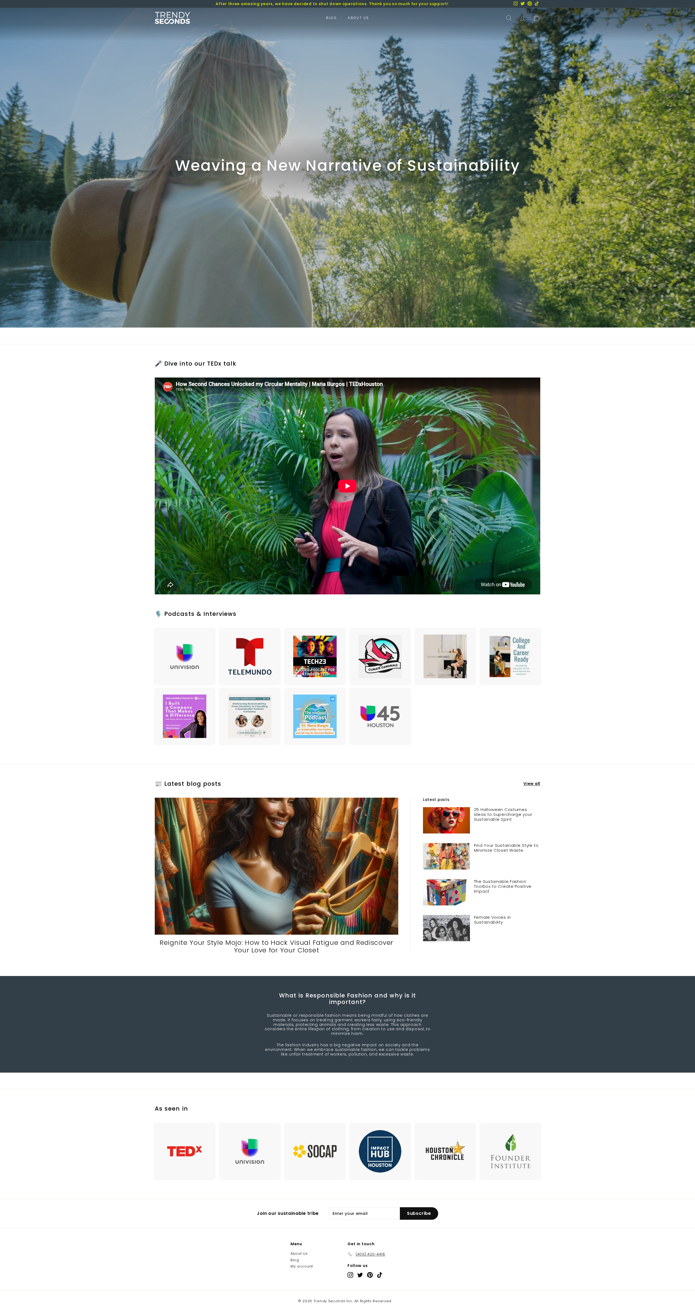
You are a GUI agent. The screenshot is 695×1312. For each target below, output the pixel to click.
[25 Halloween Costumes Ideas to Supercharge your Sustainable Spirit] (446, 820)
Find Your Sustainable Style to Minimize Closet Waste (506, 847)
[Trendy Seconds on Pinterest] (370, 1275)
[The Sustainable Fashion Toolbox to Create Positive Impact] (446, 892)
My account (301, 1266)
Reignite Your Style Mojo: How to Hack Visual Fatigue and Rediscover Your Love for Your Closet (276, 946)
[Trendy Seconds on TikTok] (380, 1275)
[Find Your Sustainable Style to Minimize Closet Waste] (446, 856)
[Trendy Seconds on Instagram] (350, 1275)
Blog (331, 17)
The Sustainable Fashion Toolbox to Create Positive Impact (503, 886)
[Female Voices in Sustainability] (446, 928)
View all (531, 783)
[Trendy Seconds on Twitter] (360, 1275)
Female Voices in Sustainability (492, 919)
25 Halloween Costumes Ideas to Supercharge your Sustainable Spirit (503, 814)
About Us (358, 17)
